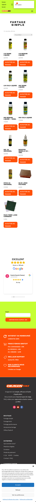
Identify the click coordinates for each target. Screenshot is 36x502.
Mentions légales (9, 446)
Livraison (6, 449)
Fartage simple (8, 418)
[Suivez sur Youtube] (18, 407)
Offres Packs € (8, 430)
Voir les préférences (18, 495)
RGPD (10, 455)
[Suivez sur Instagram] (14, 407)
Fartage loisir (8, 421)
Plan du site (7, 435)
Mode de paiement (10, 452)
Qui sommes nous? (10, 443)
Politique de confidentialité (26, 499)
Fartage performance (10, 424)
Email (7, 312)
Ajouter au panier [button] (10, 63)
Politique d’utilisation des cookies (11, 499)
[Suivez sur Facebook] (21, 407)
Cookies (16, 455)
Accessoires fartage (10, 427)
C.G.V (5, 455)
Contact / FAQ (8, 458)
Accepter (18, 485)
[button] (33, 466)
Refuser (18, 490)
